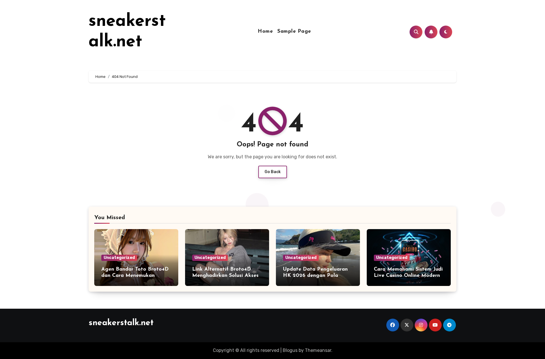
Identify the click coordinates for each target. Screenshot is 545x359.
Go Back (273, 171)
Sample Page (294, 31)
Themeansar (318, 350)
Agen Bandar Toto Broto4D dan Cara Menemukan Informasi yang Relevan (135, 275)
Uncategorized (119, 257)
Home (265, 31)
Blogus (290, 350)
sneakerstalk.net (121, 323)
